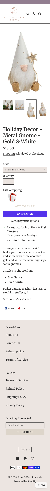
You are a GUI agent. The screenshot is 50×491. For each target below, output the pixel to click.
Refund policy (15, 351)
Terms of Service (17, 359)
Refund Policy (15, 388)
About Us (12, 334)
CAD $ (24, 449)
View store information (21, 240)
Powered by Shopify (25, 481)
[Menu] (45, 13)
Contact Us (13, 343)
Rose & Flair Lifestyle (30, 477)
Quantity (8, 176)
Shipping (9, 153)
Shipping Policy (16, 397)
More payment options (25, 220)
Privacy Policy (15, 405)
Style (6, 164)
